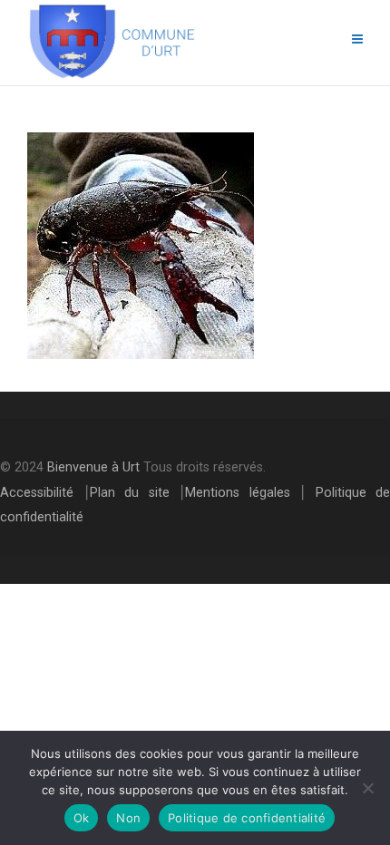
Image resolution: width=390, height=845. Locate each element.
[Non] (367, 788)
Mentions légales (237, 492)
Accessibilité (36, 492)
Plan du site (130, 492)
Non (128, 818)
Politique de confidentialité (247, 818)
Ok (81, 818)
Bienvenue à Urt (93, 467)
